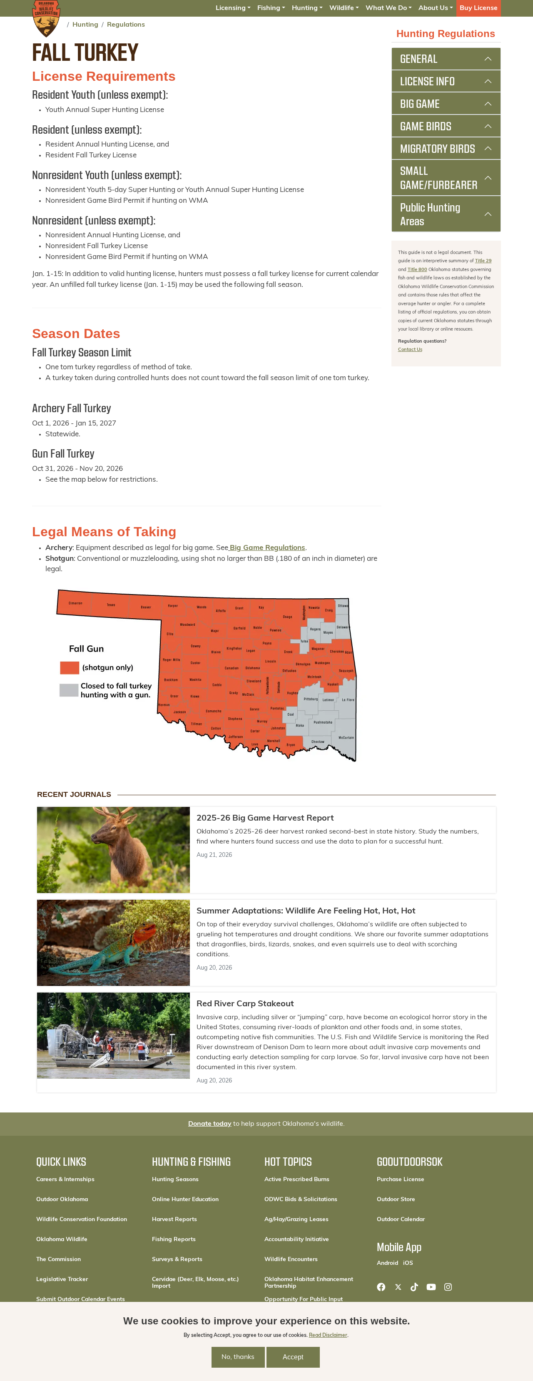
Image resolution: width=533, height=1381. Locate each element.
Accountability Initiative (296, 1239)
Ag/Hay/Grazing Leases (296, 1219)
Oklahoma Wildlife (61, 1239)
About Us (433, 8)
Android (387, 1263)
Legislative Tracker (62, 1279)
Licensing (231, 8)
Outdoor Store (424, 1199)
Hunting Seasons (175, 1179)
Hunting (305, 8)
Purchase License (427, 1179)
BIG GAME (420, 103)
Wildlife (341, 8)
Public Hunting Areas (430, 214)
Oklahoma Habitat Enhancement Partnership (308, 1283)
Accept (293, 1357)
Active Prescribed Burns (296, 1179)
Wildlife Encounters (291, 1259)
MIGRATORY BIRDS (437, 148)
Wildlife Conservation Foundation (81, 1219)
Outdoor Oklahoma (62, 1199)
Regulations (126, 25)
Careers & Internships (65, 1179)
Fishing (268, 8)
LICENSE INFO (427, 81)
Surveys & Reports (177, 1259)
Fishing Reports (174, 1239)
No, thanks (238, 1357)
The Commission (58, 1259)
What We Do (386, 8)
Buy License (479, 8)
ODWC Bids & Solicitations (300, 1199)
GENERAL (419, 58)
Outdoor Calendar (427, 1219)
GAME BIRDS (425, 126)
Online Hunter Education (185, 1199)
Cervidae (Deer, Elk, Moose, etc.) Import (195, 1283)
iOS (408, 1263)
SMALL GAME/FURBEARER (439, 177)
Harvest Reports (174, 1219)
